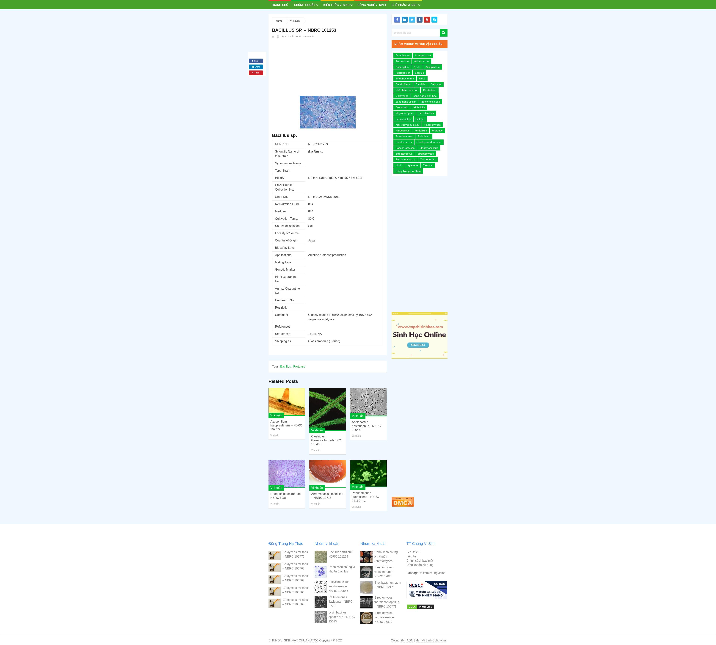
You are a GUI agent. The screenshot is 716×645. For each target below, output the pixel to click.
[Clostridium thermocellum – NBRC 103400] (327, 409)
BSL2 (422, 78)
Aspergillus (402, 66)
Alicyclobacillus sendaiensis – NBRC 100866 (339, 586)
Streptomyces (425, 153)
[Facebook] (397, 20)
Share (257, 61)
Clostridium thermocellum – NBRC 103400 (326, 440)
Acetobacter (403, 55)
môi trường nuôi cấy (407, 124)
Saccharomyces (405, 147)
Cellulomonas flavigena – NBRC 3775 (341, 602)
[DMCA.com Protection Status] (403, 507)
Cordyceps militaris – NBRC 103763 (295, 590)
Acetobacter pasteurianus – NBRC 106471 (366, 425)
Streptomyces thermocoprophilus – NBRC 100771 (386, 602)
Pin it (257, 73)
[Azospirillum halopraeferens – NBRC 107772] (286, 402)
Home (279, 20)
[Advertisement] (327, 67)
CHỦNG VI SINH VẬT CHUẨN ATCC (293, 640)
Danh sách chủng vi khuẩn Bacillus (342, 569)
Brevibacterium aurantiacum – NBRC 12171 (387, 585)
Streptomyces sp (405, 159)
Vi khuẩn (295, 20)
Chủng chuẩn (304, 5)
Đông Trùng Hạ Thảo (408, 171)
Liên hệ (411, 556)
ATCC (417, 66)
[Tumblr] (420, 20)
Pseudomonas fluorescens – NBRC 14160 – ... (365, 496)
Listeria (420, 118)
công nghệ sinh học (424, 95)
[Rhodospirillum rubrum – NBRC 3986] (286, 474)
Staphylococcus (429, 147)
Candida (420, 84)
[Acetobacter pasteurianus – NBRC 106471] (368, 402)
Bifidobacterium (405, 78)
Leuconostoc (403, 118)
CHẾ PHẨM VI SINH (404, 5)
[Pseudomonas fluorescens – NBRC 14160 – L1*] (368, 473)
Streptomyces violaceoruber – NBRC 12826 (384, 572)
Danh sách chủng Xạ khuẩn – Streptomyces (386, 556)
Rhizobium (424, 136)
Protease (299, 366)
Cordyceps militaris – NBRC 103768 (295, 566)
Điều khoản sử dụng (420, 564)
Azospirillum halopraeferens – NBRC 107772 (286, 425)
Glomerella (402, 107)
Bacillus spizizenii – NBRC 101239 (342, 554)
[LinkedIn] (405, 20)
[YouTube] (427, 20)
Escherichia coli (430, 101)
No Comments (306, 36)
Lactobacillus (426, 113)
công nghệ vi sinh (406, 101)
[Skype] (434, 20)
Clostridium (429, 90)
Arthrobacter (421, 61)
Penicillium (420, 130)
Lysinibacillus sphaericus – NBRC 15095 (342, 617)
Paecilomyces (432, 124)
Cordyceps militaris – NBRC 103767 (295, 578)
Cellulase (436, 84)
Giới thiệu (413, 552)
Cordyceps (402, 95)
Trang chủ (279, 5)
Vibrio (399, 165)
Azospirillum (432, 66)
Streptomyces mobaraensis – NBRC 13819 (384, 617)
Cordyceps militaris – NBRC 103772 (295, 554)
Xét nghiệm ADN (402, 640)
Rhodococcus (404, 142)
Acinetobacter (423, 55)
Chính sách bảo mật (419, 560)
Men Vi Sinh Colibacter (430, 640)
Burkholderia (403, 84)
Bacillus (285, 366)
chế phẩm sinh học (407, 90)
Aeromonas (402, 61)
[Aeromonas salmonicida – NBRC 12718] (327, 474)
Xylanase (412, 165)
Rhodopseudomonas (429, 142)
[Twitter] (412, 20)
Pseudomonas (404, 136)
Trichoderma (427, 159)
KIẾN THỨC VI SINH (336, 5)
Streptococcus (404, 153)
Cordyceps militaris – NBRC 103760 (295, 602)
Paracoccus (402, 130)
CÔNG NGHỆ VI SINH (371, 5)
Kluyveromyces (405, 113)
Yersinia (428, 165)
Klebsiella (419, 107)
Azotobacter (403, 72)
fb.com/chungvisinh (432, 573)
